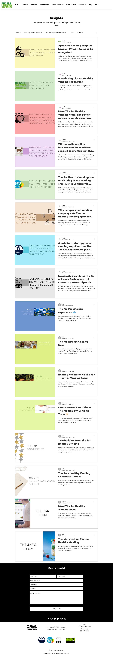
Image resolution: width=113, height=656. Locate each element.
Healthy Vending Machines (33, 32)
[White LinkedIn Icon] (58, 618)
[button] (96, 33)
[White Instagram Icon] (51, 618)
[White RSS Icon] (65, 618)
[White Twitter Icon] (54, 618)
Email (84, 625)
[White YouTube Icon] (61, 618)
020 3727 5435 (84, 631)
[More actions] (94, 42)
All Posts (18, 32)
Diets (72, 32)
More (79, 32)
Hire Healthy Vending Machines (56, 32)
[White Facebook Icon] (48, 618)
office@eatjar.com (84, 626)
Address (56, 626)
